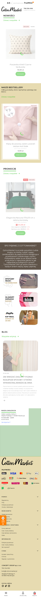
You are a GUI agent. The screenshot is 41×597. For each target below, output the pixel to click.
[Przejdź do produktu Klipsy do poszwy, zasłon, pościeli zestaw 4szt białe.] (20, 123)
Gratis (3, 535)
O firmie (4, 556)
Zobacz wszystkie (10, 20)
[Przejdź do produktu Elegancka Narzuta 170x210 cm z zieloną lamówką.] (20, 197)
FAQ (3, 502)
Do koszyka (20, 74)
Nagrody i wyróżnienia (8, 559)
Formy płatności (6, 528)
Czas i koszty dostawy (8, 530)
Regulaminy (5, 500)
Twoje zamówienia (7, 514)
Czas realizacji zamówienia (9, 533)
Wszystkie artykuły (9, 336)
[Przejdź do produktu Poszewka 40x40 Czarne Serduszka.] (20, 44)
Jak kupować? (6, 547)
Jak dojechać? (5, 422)
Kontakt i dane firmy (7, 554)
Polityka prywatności (7, 505)
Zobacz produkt (20, 155)
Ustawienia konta (7, 519)
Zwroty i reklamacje (7, 507)
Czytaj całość (4, 400)
